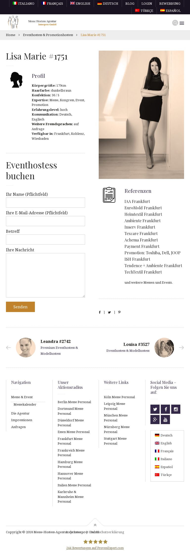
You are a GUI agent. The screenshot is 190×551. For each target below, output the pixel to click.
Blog (129, 3)
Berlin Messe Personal (74, 402)
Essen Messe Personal (74, 432)
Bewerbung (169, 3)
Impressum (74, 532)
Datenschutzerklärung (107, 532)
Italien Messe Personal (74, 485)
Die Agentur (20, 413)
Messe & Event (22, 397)
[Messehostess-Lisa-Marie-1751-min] (141, 115)
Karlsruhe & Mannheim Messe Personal (71, 496)
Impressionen (21, 420)
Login (147, 3)
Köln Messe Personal (119, 397)
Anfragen (18, 427)
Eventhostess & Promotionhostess (48, 35)
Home (10, 35)
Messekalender (25, 404)
